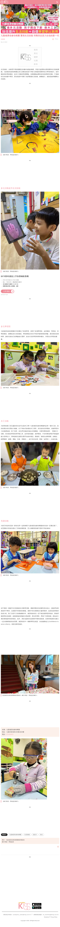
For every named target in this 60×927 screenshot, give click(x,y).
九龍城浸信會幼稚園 (15, 834)
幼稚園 (3, 39)
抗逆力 (35, 834)
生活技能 (27, 834)
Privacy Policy (54, 917)
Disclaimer (46, 917)
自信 (41, 834)
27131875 (9, 734)
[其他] (53, 40)
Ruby (56, 39)
